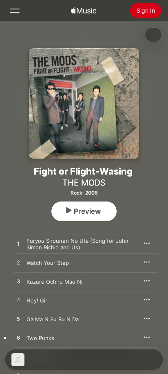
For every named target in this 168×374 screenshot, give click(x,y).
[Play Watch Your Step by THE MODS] (18, 263)
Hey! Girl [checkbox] (38, 300)
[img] (83, 10)
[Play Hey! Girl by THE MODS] (18, 300)
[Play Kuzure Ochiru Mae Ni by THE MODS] (18, 281)
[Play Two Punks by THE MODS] (18, 338)
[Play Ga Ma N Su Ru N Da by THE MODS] (18, 319)
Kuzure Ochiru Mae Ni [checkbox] (54, 281)
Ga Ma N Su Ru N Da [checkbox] (53, 319)
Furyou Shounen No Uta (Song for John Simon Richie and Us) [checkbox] (77, 244)
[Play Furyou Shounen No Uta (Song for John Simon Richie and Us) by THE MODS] (18, 244)
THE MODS (84, 183)
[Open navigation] (15, 11)
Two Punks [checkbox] (40, 338)
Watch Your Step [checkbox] (48, 263)
